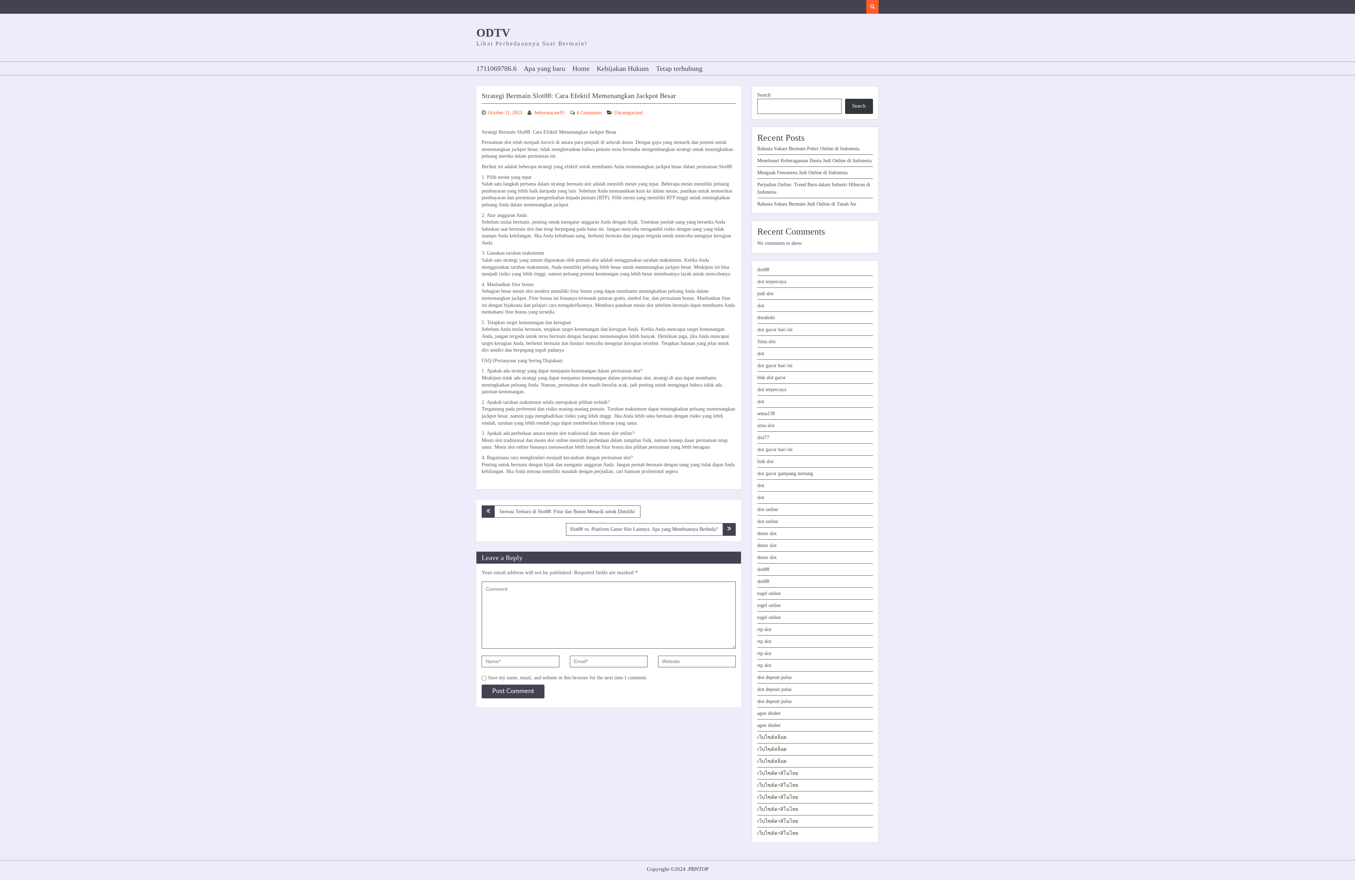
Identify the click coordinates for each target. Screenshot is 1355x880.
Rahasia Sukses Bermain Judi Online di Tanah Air (806, 204)
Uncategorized (628, 112)
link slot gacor (771, 377)
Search (764, 95)
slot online (767, 509)
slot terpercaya (771, 281)
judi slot (765, 293)
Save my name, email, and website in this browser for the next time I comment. (568, 677)
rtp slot (764, 629)
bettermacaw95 (550, 112)
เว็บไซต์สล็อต (772, 737)
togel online (769, 593)
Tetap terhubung (679, 68)
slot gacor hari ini (775, 329)
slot (760, 305)
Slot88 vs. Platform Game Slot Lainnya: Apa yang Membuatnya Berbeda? (644, 529)
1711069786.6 (496, 68)
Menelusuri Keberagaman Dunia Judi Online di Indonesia (814, 160)
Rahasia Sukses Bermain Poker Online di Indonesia (808, 148)
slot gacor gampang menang (785, 473)
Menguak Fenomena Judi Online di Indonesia (802, 172)
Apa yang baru (544, 68)
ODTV (493, 32)
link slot (765, 461)
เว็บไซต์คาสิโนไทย (777, 773)
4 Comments (589, 112)
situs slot (766, 425)
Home (581, 68)
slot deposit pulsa (774, 677)
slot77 (763, 437)
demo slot (767, 533)
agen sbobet (769, 713)
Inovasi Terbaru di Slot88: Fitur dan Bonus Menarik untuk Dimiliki (567, 511)
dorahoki (766, 317)
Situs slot (766, 341)
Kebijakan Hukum (623, 68)
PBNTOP (698, 869)
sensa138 (766, 413)
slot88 (763, 269)
